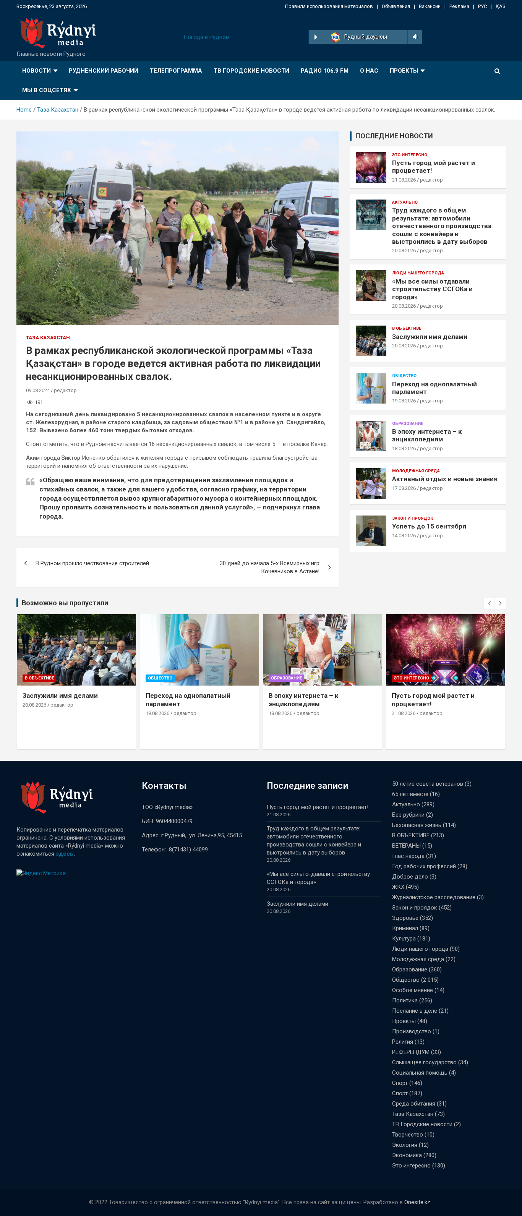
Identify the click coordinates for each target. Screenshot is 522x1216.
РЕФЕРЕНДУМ (411, 1052)
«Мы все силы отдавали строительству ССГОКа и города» (432, 289)
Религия (402, 1041)
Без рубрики (408, 814)
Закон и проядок (412, 518)
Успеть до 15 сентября (429, 526)
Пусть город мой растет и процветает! (317, 807)
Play (315, 37)
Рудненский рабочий (103, 70)
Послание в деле (414, 1010)
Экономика (407, 1155)
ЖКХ (398, 887)
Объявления (396, 6)
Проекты (404, 70)
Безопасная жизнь (416, 825)
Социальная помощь (419, 1072)
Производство (411, 1031)
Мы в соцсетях (46, 90)
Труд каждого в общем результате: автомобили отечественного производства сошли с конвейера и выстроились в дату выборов (441, 225)
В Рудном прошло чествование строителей (92, 563)
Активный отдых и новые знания (445, 479)
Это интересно (409, 154)
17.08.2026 (404, 488)
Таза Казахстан (48, 337)
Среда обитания (413, 1103)
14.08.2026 (404, 535)
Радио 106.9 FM (325, 70)
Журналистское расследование (433, 897)
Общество (404, 375)
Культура (404, 938)
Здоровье (405, 917)
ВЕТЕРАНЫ (406, 845)
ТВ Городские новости (251, 70)
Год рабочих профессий (424, 866)
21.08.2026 (404, 180)
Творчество (407, 1134)
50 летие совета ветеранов (427, 783)
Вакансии (430, 6)
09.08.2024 (38, 390)
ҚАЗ (501, 6)
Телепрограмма (176, 70)
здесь (64, 853)
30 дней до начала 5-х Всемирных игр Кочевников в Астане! (269, 567)
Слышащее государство (424, 1062)
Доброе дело (410, 876)
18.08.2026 (404, 448)
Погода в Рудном (206, 37)
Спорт (400, 1083)
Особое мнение (412, 990)
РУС (482, 6)
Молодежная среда (416, 471)
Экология (404, 1144)
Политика (405, 1000)
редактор (65, 390)
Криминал (405, 928)
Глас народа (408, 856)
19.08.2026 (404, 401)
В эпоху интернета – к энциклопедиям (427, 435)
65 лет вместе (410, 794)
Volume (414, 37)
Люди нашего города (418, 273)
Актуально (405, 202)
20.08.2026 (404, 250)
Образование (407, 423)
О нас (369, 70)
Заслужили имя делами (429, 336)
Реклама (459, 6)
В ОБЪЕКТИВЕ (406, 328)
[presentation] (489, 603)
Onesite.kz (417, 1202)
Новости (36, 70)
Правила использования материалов (329, 6)
